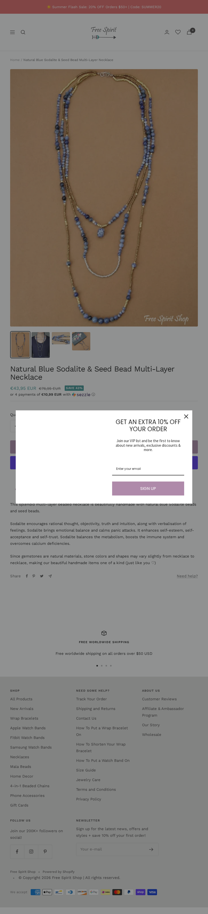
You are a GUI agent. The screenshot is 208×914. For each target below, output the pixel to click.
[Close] (186, 416)
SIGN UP (148, 488)
